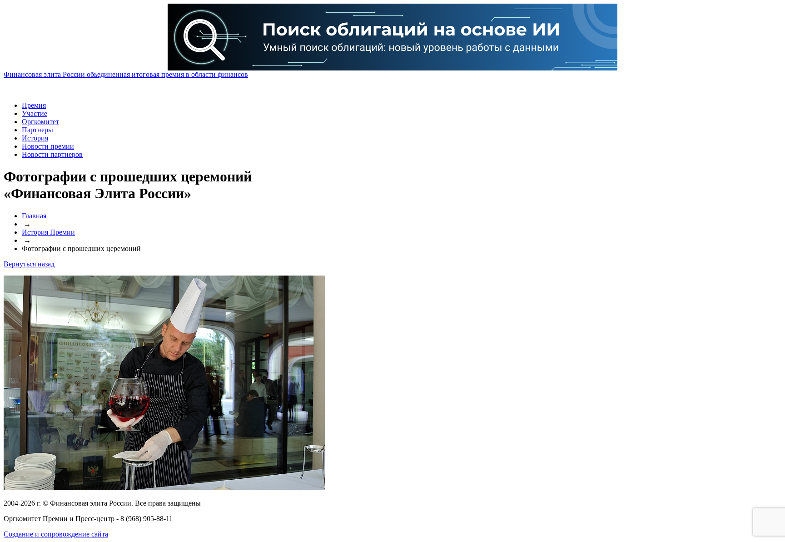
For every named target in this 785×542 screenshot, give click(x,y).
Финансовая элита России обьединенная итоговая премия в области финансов (126, 74)
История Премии (48, 232)
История (35, 138)
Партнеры (37, 130)
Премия (34, 105)
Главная (34, 216)
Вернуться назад (29, 264)
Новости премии (48, 146)
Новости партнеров (52, 154)
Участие (34, 113)
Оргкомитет (40, 121)
